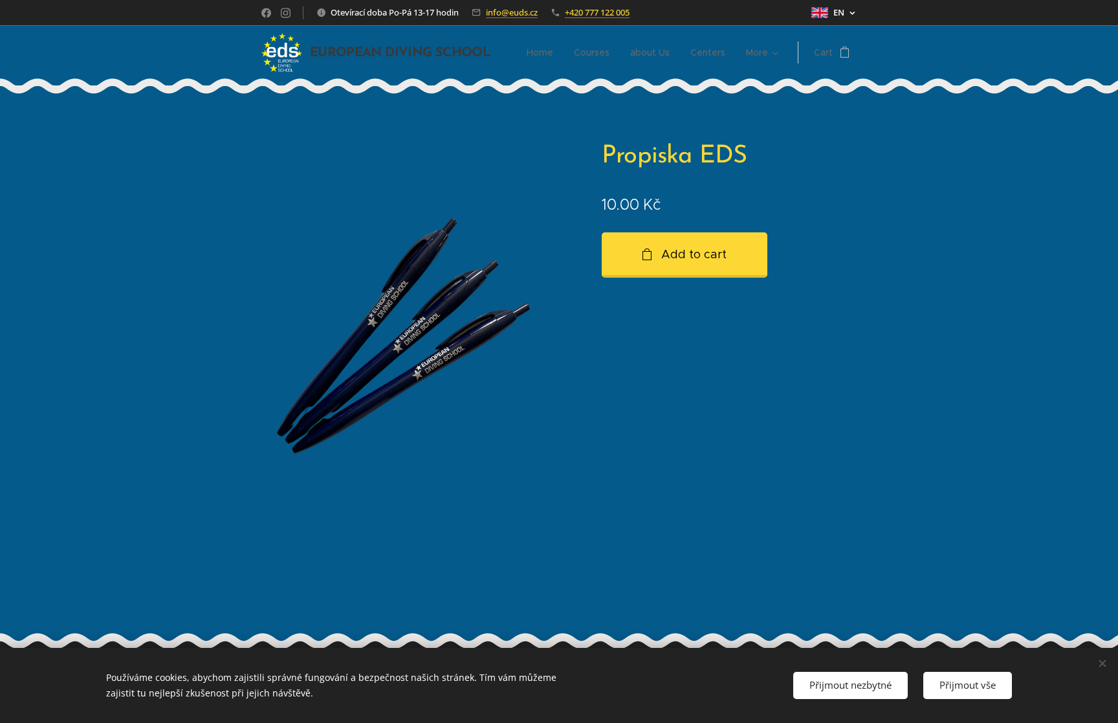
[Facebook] (266, 13)
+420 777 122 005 (597, 12)
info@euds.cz (512, 12)
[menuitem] (543, 52)
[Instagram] (286, 13)
